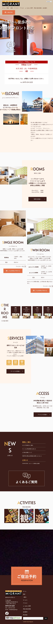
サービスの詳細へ (15, 371)
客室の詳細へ (37, 199)
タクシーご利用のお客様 (34, 463)
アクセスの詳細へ (43, 414)
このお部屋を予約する (14, 270)
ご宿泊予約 (9, 12)
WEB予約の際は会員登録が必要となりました (32, 456)
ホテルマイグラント (10, 597)
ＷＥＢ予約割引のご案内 (27, 445)
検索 (46, 618)
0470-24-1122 (28, 82)
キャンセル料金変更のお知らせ (29, 448)
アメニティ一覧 (20, 266)
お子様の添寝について (27, 452)
